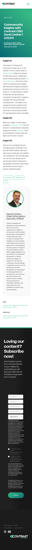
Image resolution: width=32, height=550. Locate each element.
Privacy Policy (13, 475)
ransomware (8, 177)
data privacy (19, 177)
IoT (5, 182)
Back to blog (8, 17)
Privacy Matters (8, 527)
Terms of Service (18, 527)
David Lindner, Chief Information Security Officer (14, 43)
